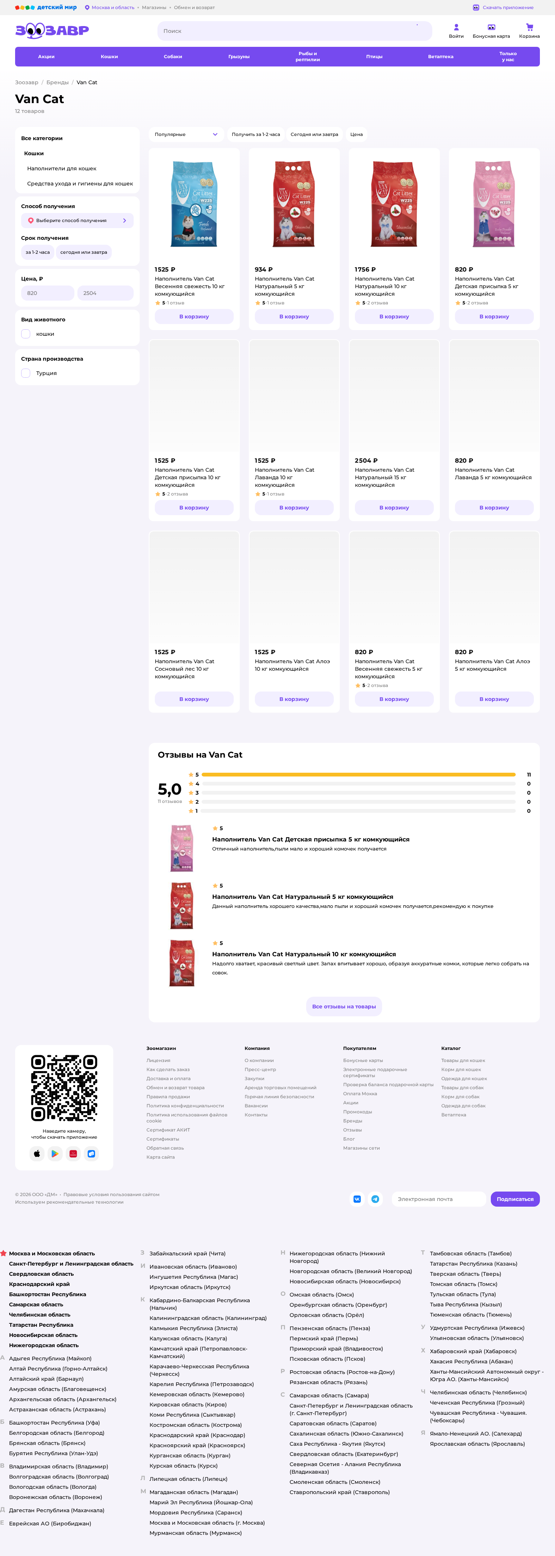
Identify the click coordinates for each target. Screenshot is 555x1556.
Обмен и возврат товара (175, 1087)
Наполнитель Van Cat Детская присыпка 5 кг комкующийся (311, 839)
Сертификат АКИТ (168, 1130)
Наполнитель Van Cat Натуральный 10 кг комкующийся (304, 954)
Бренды (57, 82)
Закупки (254, 1078)
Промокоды (357, 1112)
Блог (349, 1139)
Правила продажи (168, 1096)
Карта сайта (160, 1157)
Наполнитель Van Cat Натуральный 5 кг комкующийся (302, 896)
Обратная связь (165, 1148)
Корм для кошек (461, 1069)
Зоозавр (27, 82)
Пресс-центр (260, 1069)
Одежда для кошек (464, 1078)
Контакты (256, 1115)
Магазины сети (361, 1148)
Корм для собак (460, 1096)
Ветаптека (453, 1115)
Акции (350, 1102)
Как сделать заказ (168, 1069)
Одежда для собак (463, 1105)
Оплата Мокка (360, 1093)
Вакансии (256, 1105)
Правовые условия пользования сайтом (111, 1194)
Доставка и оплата (168, 1078)
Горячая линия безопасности (279, 1096)
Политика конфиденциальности (185, 1105)
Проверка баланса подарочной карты (388, 1084)
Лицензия (158, 1060)
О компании (259, 1060)
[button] (186, 134)
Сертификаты (162, 1139)
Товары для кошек (463, 1060)
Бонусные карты (363, 1060)
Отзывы (352, 1130)
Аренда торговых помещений (280, 1087)
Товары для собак (462, 1087)
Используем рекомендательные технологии (69, 1202)
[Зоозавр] (80, 31)
